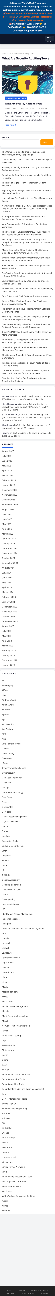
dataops (5, 787)
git (3, 870)
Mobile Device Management (15, 1006)
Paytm (5, 1030)
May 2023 (6, 636)
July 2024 (6, 572)
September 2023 (10, 621)
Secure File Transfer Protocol (16, 1074)
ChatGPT (6, 748)
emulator (6, 836)
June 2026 (7, 461)
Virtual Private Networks (13, 1167)
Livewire (6, 982)
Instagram (6, 923)
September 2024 (10, 563)
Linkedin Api (8, 972)
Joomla (5, 938)
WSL (18, 1196)
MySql (5, 1021)
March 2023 (7, 645)
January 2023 (8, 655)
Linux (4, 977)
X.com (5, 1201)
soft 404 (6, 1113)
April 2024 (7, 587)
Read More (10, 125)
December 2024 (9, 548)
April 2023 (7, 641)
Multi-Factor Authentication (15, 1016)
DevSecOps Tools (39, 1291)
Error (4, 850)
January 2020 (8, 665)
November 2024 (9, 553)
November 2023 (9, 611)
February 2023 (9, 650)
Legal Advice (8, 962)
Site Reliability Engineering (15, 1108)
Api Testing (7, 729)
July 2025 (6, 514)
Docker (5, 826)
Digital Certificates (11, 821)
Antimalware (8, 704)
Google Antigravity (10, 880)
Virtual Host (7, 1162)
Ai (3, 680)
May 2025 (6, 524)
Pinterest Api (8, 1050)
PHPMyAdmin (8, 1045)
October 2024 (8, 558)
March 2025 (7, 534)
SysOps (5, 1133)
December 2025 (9, 490)
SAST (4, 1064)
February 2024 (9, 597)
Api (3, 719)
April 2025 (7, 529)
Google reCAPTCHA (11, 889)
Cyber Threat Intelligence (14, 768)
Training (45, 1293)
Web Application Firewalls (14, 1181)
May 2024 (6, 582)
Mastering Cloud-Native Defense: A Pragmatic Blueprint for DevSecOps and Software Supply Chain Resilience (27, 242)
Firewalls (6, 860)
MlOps (5, 996)
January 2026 (8, 485)
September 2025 (10, 504)
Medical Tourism (10, 992)
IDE (3, 909)
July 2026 (6, 456)
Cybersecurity (8, 773)
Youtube (6, 1210)
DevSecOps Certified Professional (35, 17)
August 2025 (8, 509)
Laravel (5, 948)
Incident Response (11, 919)
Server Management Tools (14, 1099)
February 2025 (9, 538)
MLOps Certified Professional (29, 20)
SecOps (5, 1069)
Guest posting (8, 899)
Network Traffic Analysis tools (16, 1025)
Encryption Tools (10, 841)
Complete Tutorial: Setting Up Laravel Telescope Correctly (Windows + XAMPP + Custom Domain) (26, 407)
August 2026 (8, 451)
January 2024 (8, 602)
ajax (4, 695)
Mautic (5, 987)
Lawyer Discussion (11, 957)
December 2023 (9, 606)
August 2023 (8, 626)
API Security (8, 724)
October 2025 (8, 499)
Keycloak (6, 943)
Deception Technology (12, 792)
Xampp (5, 1205)
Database (6, 782)
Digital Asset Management (14, 816)
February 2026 (9, 480)
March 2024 (7, 592)
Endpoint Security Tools (13, 846)
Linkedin (6, 967)
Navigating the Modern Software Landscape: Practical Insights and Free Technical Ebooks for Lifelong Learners (27, 209)
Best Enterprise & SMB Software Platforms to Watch (26, 296)
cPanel (5, 763)
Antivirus (6, 709)
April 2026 (7, 470)
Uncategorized (9, 1157)
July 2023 (6, 631)
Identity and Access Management (17, 914)
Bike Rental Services (11, 743)
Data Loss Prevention (12, 777)
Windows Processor (11, 1186)
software (6, 1118)
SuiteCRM (6, 1128)
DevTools (6, 812)
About (22, 1291)
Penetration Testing (11, 1035)
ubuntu (5, 1152)
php (4, 1040)
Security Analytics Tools (13, 1079)
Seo (4, 1094)
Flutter (5, 865)
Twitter (5, 1142)
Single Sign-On (9, 1103)
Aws (4, 739)
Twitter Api (7, 1147)
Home (4, 54)
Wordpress (7, 1191)
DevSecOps (7, 807)
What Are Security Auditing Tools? (24, 103)
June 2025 (7, 519)
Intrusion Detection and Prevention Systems (23, 928)
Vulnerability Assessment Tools (17, 1176)
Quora (5, 1060)
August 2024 (8, 568)
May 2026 (6, 465)
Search (5, 137)
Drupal (5, 831)
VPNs (4, 1171)
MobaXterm (7, 1001)
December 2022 (9, 660)
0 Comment (43, 108)
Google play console (11, 884)
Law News (7, 953)
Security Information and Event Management (23, 1089)
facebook (6, 855)
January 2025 (8, 543)
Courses (10, 1293)
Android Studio (9, 700)
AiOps (5, 690)
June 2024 (7, 577)
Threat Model (8, 1137)
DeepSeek (7, 797)
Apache (5, 714)
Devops (5, 802)
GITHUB (6, 875)
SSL (4, 1123)
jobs (4, 933)
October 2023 (8, 616)
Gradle (5, 894)
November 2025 (9, 495)
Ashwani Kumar (11, 108)
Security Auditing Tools (16, 98)
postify (5, 1055)
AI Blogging (7, 685)
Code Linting (8, 753)
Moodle (5, 1011)
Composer (7, 758)
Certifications (27, 1293)
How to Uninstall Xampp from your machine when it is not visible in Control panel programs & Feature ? (26, 417)
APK (4, 734)
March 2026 (7, 475)
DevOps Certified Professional (21, 13)
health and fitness (10, 904)
